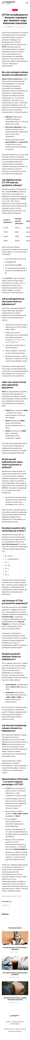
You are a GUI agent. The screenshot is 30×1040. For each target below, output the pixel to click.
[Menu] (26, 3)
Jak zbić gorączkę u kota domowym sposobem (15, 948)
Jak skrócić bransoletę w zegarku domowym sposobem (15, 998)
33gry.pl (18, 1029)
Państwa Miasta (15, 1024)
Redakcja (11, 27)
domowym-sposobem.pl (15, 1031)
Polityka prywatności (18, 1022)
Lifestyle (15, 10)
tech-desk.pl (11, 1029)
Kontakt (8, 1022)
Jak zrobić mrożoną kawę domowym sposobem (15, 973)
